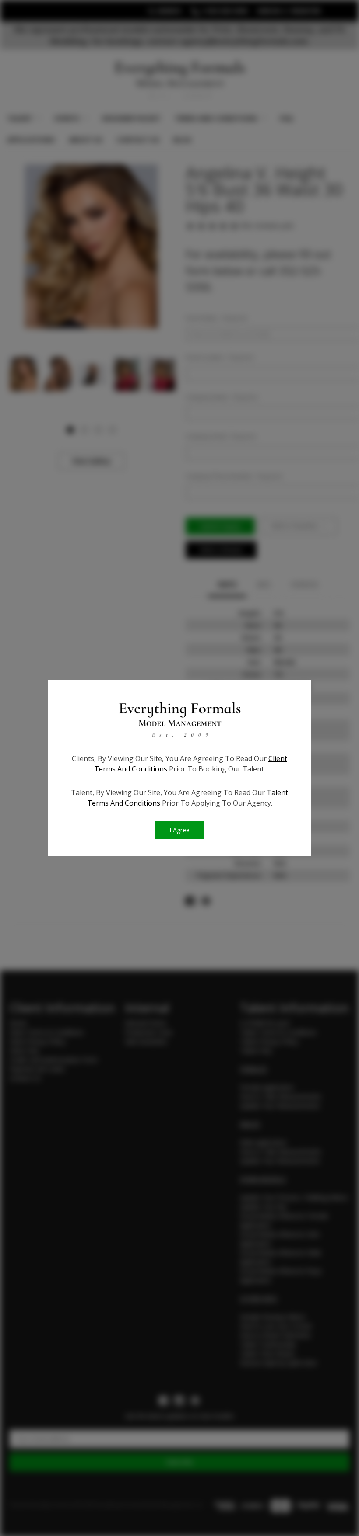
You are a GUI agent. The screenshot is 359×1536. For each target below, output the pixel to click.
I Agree (179, 830)
